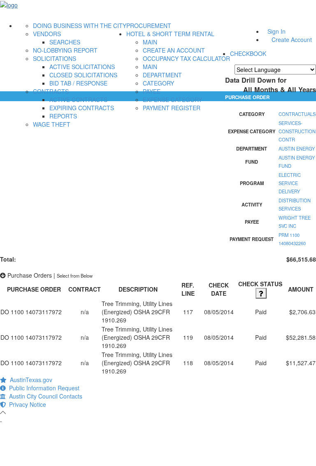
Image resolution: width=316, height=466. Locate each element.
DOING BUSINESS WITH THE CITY (79, 25)
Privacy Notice (26, 404)
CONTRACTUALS (297, 114)
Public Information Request (42, 388)
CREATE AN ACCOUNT (174, 50)
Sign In (276, 31)
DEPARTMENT (162, 75)
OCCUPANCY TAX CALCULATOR (186, 58)
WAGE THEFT (51, 124)
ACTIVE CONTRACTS (78, 99)
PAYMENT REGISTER (171, 108)
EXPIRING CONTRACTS (81, 108)
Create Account (292, 39)
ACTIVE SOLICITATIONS (82, 67)
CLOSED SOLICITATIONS (83, 75)
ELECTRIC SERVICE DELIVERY (290, 183)
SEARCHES (64, 42)
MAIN (150, 42)
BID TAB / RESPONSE (78, 83)
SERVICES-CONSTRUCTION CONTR (297, 131)
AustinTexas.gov (29, 380)
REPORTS (63, 116)
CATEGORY (158, 83)
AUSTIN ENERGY (297, 148)
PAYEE (151, 91)
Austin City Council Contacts (44, 396)
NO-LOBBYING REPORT (65, 50)
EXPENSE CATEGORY (172, 99)
